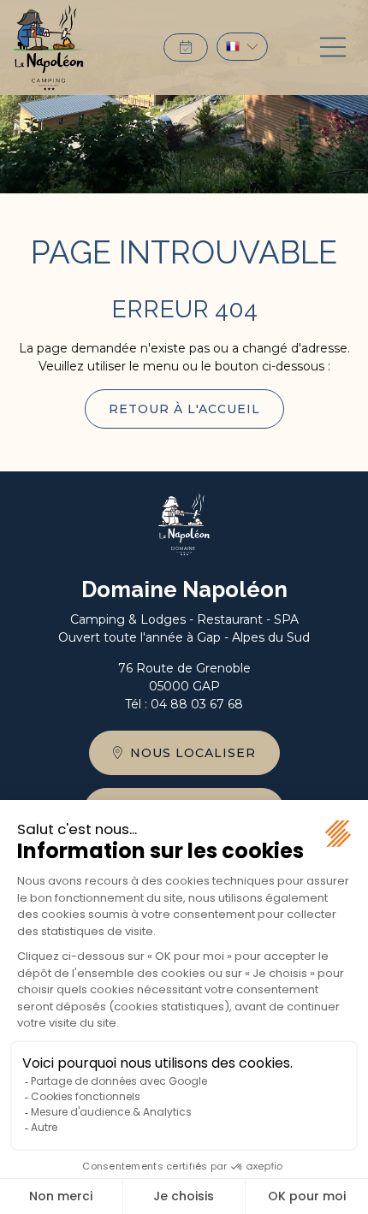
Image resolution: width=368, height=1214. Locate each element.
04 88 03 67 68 (197, 704)
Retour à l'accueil (184, 409)
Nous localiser (193, 753)
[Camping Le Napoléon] (48, 47)
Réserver (185, 47)
